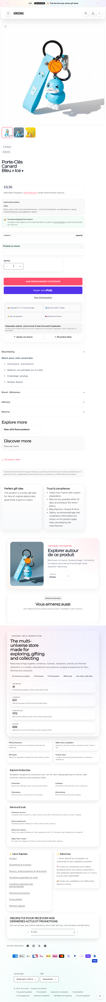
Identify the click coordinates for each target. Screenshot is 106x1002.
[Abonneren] (74, 932)
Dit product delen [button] (12, 459)
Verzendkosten (30, 192)
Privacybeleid (15, 899)
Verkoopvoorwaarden (42, 996)
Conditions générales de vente (23, 877)
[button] (99, 13)
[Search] (86, 13)
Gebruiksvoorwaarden (19, 893)
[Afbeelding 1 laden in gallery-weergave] (7, 132)
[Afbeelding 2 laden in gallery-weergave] (19, 132)
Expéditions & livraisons (20, 865)
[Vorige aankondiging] (8, 3)
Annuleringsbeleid (83, 996)
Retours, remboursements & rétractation (28, 871)
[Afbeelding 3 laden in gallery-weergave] (30, 132)
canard (79, 235)
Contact (13, 858)
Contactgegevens (23, 996)
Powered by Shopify (39, 988)
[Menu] (8, 13)
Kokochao (25, 988)
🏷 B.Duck (7, 147)
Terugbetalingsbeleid (24, 992)
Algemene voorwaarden (59, 992)
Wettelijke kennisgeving (63, 996)
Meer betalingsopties (43, 297)
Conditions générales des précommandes (21, 885)
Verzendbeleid (78, 992)
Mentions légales (17, 906)
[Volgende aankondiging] (98, 3)
